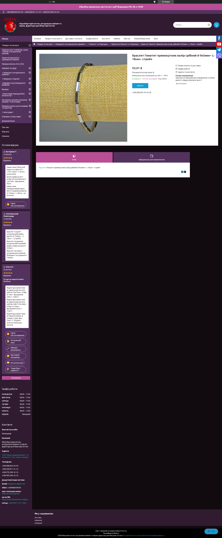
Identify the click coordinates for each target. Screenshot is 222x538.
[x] (185, 172)
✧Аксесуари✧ (8, 112)
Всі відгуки (16, 378)
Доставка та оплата (73, 39)
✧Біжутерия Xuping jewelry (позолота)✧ (13, 95)
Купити (140, 86)
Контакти (106, 39)
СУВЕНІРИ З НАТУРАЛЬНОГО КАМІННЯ (13, 84)
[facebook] (182, 172)
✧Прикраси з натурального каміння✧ (70, 44)
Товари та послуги (52, 39)
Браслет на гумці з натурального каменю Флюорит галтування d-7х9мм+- (17, 254)
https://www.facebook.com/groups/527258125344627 (16, 499)
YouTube (38, 517)
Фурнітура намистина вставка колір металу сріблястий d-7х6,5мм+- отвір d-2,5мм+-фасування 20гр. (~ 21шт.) (17, 305)
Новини (117, 39)
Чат (213, 531)
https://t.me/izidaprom (11, 494)
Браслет (42, 168)
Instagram (38, 523)
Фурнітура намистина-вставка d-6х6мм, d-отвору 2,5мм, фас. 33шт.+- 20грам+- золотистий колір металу (16, 319)
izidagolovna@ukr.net (16, 484)
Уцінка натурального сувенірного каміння (10, 59)
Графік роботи (92, 39)
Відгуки (5, 131)
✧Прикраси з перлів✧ (11, 79)
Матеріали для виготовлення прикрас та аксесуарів (14, 101)
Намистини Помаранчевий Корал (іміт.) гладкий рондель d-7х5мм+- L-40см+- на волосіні (16, 190)
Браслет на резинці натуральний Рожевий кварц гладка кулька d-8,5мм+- (16, 244)
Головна (37, 39)
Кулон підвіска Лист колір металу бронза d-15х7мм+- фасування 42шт (16, 180)
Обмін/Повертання (142, 39)
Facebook (38, 520)
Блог (156, 39)
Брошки (5, 89)
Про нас (127, 39)
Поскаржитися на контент (133, 535)
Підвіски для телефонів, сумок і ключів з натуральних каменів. (15, 51)
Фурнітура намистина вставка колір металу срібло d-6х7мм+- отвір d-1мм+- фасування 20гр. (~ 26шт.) (16, 292)
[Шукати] (209, 25)
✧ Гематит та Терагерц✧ (98, 44)
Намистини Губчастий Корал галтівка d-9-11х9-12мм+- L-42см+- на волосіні (16, 170)
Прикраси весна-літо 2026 (13, 64)
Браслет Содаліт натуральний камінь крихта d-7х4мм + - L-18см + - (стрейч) (15, 235)
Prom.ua (124, 531)
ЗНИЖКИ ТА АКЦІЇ (9, 68)
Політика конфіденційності (154, 535)
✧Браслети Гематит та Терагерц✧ (125, 44)
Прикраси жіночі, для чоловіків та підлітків (15, 107)
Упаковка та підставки (11, 117)
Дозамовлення (8, 121)
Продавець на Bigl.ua (111, 533)
